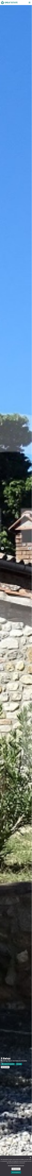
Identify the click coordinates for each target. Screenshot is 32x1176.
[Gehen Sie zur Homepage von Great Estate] (9, 2)
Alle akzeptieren (16, 1172)
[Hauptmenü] (29, 2)
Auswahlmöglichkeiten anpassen (16, 1165)
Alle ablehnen (16, 1169)
